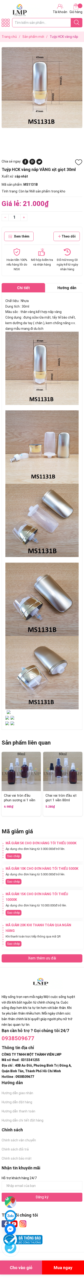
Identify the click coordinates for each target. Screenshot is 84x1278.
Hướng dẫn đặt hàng (17, 1102)
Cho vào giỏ (21, 1267)
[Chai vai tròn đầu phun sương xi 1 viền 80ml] (21, 771)
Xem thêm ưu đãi (42, 958)
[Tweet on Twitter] (39, 163)
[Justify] (77, 22)
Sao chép (13, 856)
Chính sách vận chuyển (19, 1140)
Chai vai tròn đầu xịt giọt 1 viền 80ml (61, 797)
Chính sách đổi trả (15, 1149)
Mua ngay (63, 1267)
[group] (42, 87)
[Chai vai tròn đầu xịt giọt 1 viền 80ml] (62, 771)
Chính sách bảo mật (17, 1158)
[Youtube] (14, 1223)
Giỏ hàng (76, 12)
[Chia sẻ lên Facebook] (25, 163)
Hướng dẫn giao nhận (17, 1093)
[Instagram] (22, 1223)
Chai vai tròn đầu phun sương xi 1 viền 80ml (19, 800)
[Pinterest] (32, 163)
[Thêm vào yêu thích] (78, 162)
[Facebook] (5, 1223)
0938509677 (18, 1038)
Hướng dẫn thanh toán (18, 1111)
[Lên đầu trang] (71, 1255)
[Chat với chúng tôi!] (10, 1229)
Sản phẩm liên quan (26, 742)
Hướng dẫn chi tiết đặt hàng (22, 1120)
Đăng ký (42, 1197)
